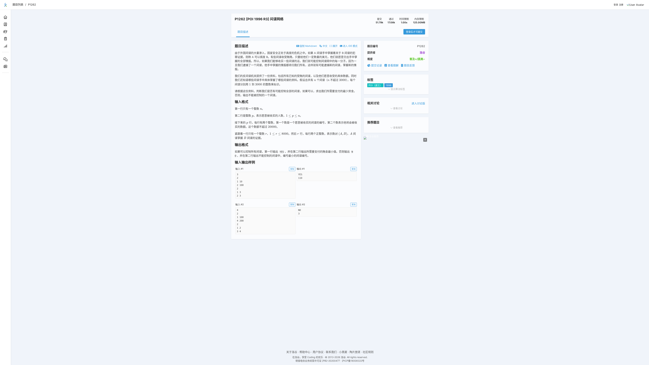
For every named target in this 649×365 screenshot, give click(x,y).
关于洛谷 (291, 352)
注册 (621, 5)
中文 (324, 45)
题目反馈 (409, 65)
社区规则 (368, 352)
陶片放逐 (355, 352)
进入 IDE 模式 (349, 45)
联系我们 (331, 352)
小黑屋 (343, 352)
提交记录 (376, 65)
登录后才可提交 (414, 31)
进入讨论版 (418, 103)
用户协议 (318, 352)
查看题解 (393, 65)
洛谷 (422, 52)
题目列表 (18, 4)
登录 (616, 5)
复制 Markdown (308, 45)
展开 (335, 45)
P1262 (32, 4)
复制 (292, 169)
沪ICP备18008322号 (353, 360)
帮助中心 (304, 352)
